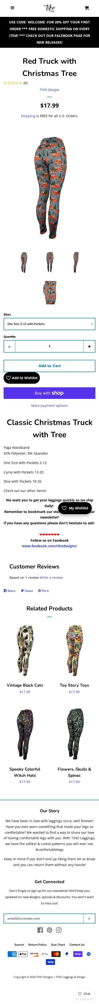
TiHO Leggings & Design (70, 977)
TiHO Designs (49, 89)
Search (19, 945)
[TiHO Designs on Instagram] (59, 931)
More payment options (49, 405)
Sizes (7, 314)
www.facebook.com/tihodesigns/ (49, 546)
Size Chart (58, 945)
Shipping (28, 116)
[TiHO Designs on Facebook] (40, 931)
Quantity (10, 337)
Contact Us (77, 945)
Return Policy (37, 945)
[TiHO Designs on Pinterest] (50, 931)
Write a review (51, 577)
